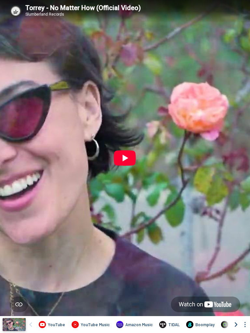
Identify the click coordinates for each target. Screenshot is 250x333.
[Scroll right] (236, 324)
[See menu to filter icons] (245, 324)
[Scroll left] (30, 324)
